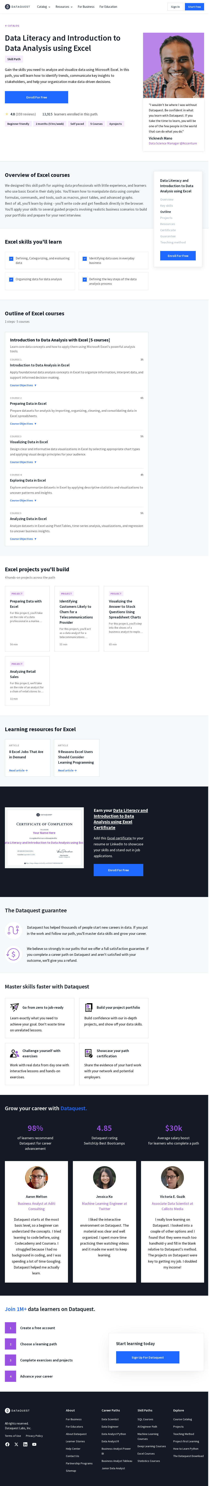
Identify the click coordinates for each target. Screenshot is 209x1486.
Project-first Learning (184, 1448)
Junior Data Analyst (111, 1480)
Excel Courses (144, 1460)
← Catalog (12, 25)
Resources (62, 7)
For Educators (73, 1433)
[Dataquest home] (17, 6)
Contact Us (71, 1463)
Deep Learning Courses (150, 1453)
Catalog (42, 7)
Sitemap (70, 1477)
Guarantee (168, 236)
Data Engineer (108, 1433)
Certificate (168, 230)
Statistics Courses (147, 1467)
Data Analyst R (109, 1448)
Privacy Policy (34, 1442)
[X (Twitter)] (16, 1451)
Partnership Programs (78, 1470)
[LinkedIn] (25, 1451)
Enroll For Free (36, 97)
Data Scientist (108, 1426)
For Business (86, 7)
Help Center (72, 1455)
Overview (166, 199)
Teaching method (173, 242)
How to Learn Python (183, 1455)
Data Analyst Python (112, 1440)
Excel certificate (119, 844)
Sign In (175, 7)
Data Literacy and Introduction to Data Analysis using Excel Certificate (118, 824)
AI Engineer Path (145, 1433)
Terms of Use (13, 1442)
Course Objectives (23, 391)
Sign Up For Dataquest (146, 1364)
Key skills (166, 205)
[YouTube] (34, 1451)
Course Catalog (180, 1426)
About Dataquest (75, 1440)
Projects (166, 218)
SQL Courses (143, 1426)
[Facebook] (7, 1451)
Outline (165, 212)
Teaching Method (181, 1440)
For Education (108, 7)
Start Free (194, 7)
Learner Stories (74, 1448)
